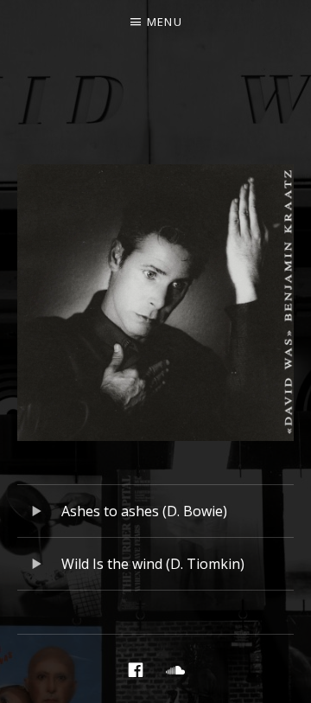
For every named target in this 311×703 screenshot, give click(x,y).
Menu (164, 21)
